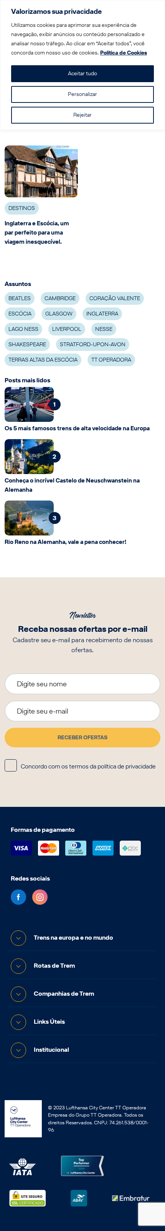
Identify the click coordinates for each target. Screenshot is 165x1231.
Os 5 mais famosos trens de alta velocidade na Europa (77, 428)
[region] (82, 65)
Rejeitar (82, 115)
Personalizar (82, 94)
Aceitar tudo (82, 73)
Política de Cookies (123, 52)
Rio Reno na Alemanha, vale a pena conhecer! (65, 542)
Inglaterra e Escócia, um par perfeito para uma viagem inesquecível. (37, 233)
